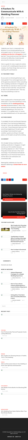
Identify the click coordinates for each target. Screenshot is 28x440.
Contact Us (10, 436)
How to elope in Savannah (18, 249)
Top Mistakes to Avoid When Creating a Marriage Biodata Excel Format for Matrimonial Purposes (18, 239)
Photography (4, 385)
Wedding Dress (4, 409)
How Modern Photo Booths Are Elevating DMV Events (14, 388)
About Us (18, 436)
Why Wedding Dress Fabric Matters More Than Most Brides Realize (14, 412)
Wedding (3, 6)
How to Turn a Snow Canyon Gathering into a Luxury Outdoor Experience (19, 285)
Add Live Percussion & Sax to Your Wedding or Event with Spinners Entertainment (14, 364)
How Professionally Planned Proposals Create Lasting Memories (14, 332)
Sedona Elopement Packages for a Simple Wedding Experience (17, 274)
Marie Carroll (16, 251)
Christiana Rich (16, 243)
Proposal (3, 330)
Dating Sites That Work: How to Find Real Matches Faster (18, 296)
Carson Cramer (10, 17)
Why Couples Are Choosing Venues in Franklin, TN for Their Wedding (18, 227)
